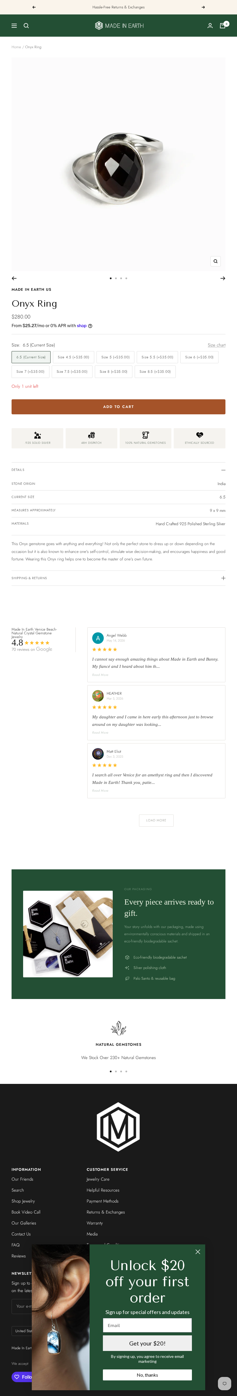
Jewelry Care (98, 1179)
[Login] (210, 25)
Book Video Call (26, 1212)
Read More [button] (100, 674)
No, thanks (147, 1375)
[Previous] (14, 278)
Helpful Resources (103, 1190)
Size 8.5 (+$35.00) (155, 371)
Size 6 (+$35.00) (199, 357)
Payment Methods (102, 1201)
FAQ (16, 1245)
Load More (156, 820)
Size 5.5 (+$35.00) (157, 357)
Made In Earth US (31, 289)
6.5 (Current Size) (31, 357)
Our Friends (22, 1179)
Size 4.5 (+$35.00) (73, 357)
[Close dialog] (198, 1252)
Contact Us (21, 1234)
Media (92, 1234)
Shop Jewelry (23, 1201)
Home (16, 47)
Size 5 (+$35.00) (115, 357)
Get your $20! (147, 1343)
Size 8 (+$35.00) (114, 371)
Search (18, 1190)
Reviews (19, 1256)
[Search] (26, 25)
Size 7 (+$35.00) (30, 371)
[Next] (223, 278)
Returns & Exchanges (106, 1212)
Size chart (216, 345)
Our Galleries (24, 1223)
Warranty (95, 1223)
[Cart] (222, 25)
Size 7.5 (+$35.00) (72, 371)
